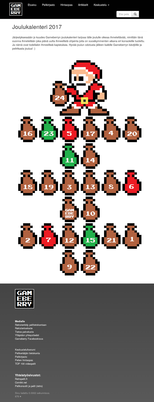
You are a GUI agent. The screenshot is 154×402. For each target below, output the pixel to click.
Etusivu (32, 5)
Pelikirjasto (48, 5)
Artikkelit (83, 5)
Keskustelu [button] (100, 5)
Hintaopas (66, 5)
